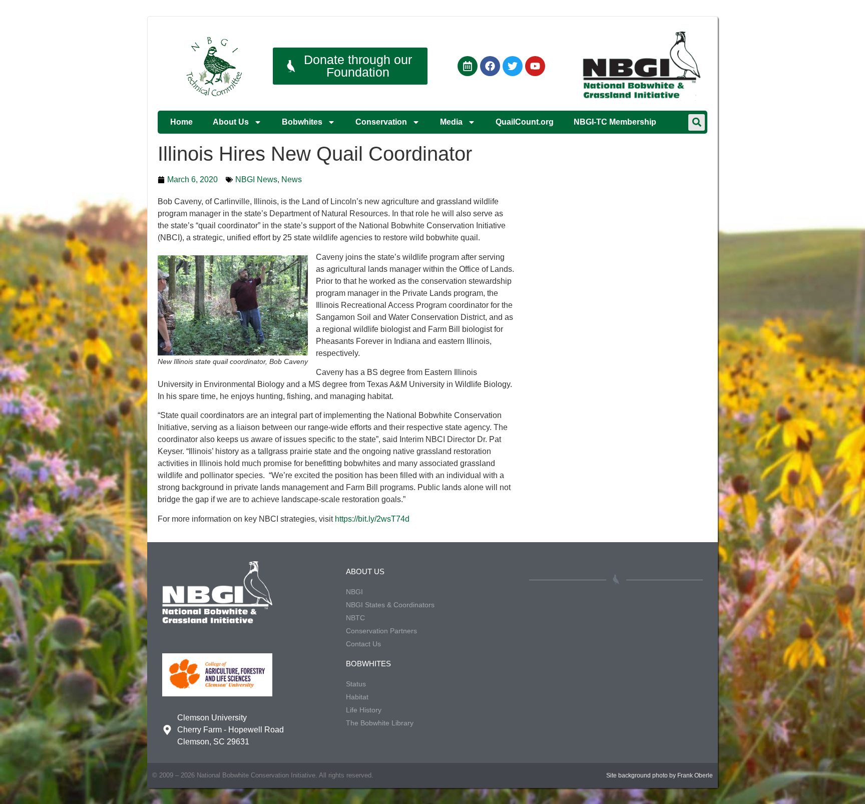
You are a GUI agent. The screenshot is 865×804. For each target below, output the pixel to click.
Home (181, 122)
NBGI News (256, 179)
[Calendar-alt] (468, 66)
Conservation (381, 122)
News (291, 179)
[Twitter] (513, 66)
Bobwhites (302, 122)
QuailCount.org (525, 122)
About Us (231, 122)
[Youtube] (535, 66)
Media (451, 122)
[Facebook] (490, 66)
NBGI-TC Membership (615, 122)
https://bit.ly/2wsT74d (372, 519)
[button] (696, 122)
